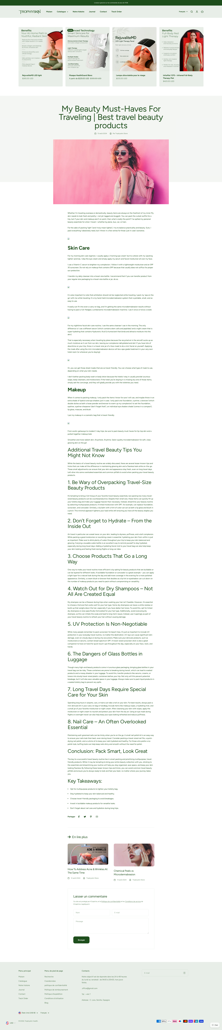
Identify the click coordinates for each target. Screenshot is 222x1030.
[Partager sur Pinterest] (91, 816)
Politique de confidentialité (110, 901)
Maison (49, 12)
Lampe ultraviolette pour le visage (130, 75)
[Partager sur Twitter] (85, 816)
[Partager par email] (97, 816)
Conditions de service (133, 901)
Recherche (49, 977)
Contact (103, 12)
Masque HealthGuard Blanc (80, 75)
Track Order (116, 12)
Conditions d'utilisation (54, 998)
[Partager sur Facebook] (79, 816)
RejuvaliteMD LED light (32, 75)
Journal (92, 12)
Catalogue (61, 12)
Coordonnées (50, 981)
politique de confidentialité (56, 985)
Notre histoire (78, 12)
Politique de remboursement (56, 990)
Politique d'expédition (53, 994)
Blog (46, 1003)
